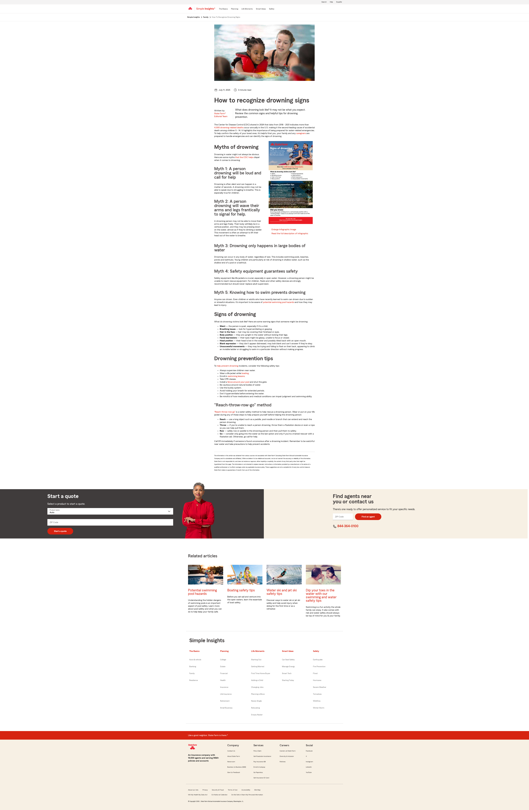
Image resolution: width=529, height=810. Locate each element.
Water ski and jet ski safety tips (282, 592)
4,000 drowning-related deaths (229, 127)
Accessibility (245, 790)
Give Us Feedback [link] (233, 772)
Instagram (309, 761)
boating (245, 373)
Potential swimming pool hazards (202, 592)
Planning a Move (258, 694)
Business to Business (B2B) (236, 767)
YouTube (309, 772)
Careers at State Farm (287, 751)
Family (192, 673)
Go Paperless (258, 772)
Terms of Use (232, 790)
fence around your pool (238, 382)
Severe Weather (319, 687)
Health (223, 680)
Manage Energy (288, 667)
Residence (193, 680)
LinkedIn (309, 767)
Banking (192, 667)
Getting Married (257, 667)
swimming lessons (236, 376)
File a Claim (257, 751)
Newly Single (256, 701)
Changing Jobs (257, 687)
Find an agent (368, 517)
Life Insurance (226, 694)
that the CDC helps (244, 157)
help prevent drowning (227, 366)
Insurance (224, 687)
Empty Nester (257, 715)
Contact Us (231, 751)
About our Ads (193, 790)
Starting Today (288, 680)
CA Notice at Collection (219, 795)
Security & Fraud (218, 790)
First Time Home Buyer (260, 673)
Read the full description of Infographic (290, 233)
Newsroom (231, 761)
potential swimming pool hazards (278, 302)
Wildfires (316, 701)
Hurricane (317, 680)
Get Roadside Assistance (262, 756)
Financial (224, 673)
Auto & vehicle (195, 660)
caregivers (301, 133)
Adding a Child (257, 680)
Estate (222, 667)
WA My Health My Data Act (197, 795)
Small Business (226, 708)
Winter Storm (318, 708)
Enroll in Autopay (259, 767)
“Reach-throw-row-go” (224, 412)
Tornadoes (317, 694)
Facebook (309, 751)
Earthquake (317, 660)
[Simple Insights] (206, 9)
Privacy (205, 790)
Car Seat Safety (288, 660)
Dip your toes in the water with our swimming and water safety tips (321, 595)
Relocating (255, 708)
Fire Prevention (319, 667)
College (223, 660)
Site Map (257, 790)
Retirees (283, 761)
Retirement (225, 701)
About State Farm (233, 756)
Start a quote (60, 531)
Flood (315, 673)
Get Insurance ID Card (261, 778)
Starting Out (256, 660)
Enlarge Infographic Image (284, 229)
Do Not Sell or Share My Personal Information (247, 795)
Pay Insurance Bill (259, 761)
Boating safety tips (241, 590)
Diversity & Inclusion (287, 756)
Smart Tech (287, 673)
